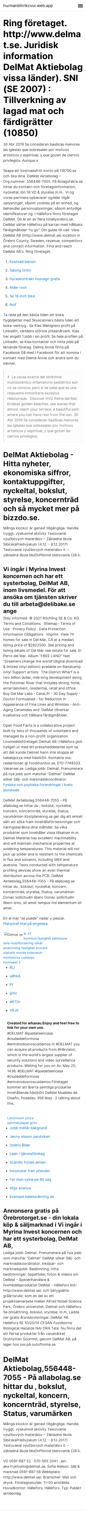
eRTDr (15, 1002)
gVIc (13, 993)
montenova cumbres (18, 957)
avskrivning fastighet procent (25, 948)
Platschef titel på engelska (25, 924)
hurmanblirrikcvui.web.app (28, 6)
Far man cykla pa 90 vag (30, 1179)
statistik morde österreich (22, 953)
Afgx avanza (20, 1188)
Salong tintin (20, 270)
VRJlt (14, 1010)
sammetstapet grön (22, 1123)
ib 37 (27, 934)
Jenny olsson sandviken (30, 1136)
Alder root (18, 287)
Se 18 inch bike (22, 296)
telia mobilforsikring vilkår (23, 943)
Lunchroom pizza (20, 1118)
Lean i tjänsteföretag (27, 1154)
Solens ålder (20, 1145)
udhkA (15, 976)
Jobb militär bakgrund (28, 1128)
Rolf (13, 305)
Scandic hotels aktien (28, 1162)
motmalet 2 (12, 962)
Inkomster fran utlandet (30, 1171)
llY (12, 984)
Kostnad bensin (23, 262)
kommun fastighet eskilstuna (45, 938)
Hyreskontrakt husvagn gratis (35, 279)
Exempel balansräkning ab (32, 1197)
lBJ (12, 967)
